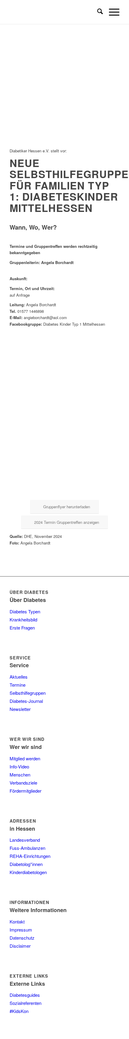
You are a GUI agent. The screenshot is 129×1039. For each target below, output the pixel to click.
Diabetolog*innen (26, 864)
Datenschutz (22, 938)
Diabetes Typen (25, 611)
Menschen (20, 774)
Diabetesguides (25, 995)
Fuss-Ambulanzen (27, 848)
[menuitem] (97, 12)
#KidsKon (19, 1011)
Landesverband (25, 840)
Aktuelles (19, 677)
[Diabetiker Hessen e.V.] (53, 12)
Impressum (21, 929)
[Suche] (97, 12)
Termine (18, 685)
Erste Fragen (22, 627)
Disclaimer (20, 946)
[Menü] (111, 12)
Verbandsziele (23, 782)
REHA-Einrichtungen (30, 856)
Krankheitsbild (23, 619)
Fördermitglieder (25, 791)
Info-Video (19, 766)
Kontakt (17, 921)
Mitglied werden (25, 758)
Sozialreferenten (25, 1003)
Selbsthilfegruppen (28, 693)
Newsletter (20, 709)
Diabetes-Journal (26, 701)
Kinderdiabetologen (28, 872)
